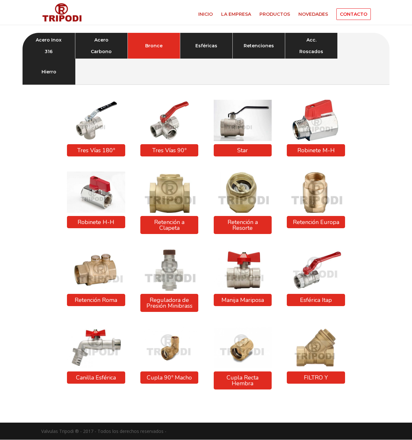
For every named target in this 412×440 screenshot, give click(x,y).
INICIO (205, 14)
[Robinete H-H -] (96, 211)
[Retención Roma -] (96, 289)
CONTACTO (353, 14)
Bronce (154, 46)
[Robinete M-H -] (316, 139)
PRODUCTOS (274, 14)
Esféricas (206, 46)
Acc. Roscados (311, 45)
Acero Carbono (101, 45)
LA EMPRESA (236, 14)
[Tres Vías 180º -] (96, 139)
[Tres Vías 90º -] (169, 139)
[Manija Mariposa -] (243, 289)
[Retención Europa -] (316, 211)
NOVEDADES (313, 14)
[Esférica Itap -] (316, 289)
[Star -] (243, 139)
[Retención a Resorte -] (243, 211)
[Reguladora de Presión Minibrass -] (169, 289)
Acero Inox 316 (48, 45)
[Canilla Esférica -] (96, 366)
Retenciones (259, 46)
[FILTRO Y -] (316, 366)
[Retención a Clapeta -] (169, 211)
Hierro (49, 72)
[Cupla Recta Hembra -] (243, 366)
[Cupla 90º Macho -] (169, 366)
